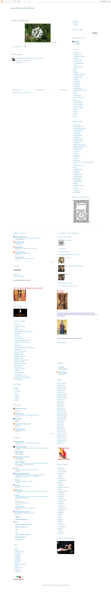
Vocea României (19, 379)
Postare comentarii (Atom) (25, 92)
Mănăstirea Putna (19, 358)
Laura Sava (61, 367)
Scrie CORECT (18, 567)
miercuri (60, 478)
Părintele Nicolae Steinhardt (22, 511)
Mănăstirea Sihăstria (19, 361)
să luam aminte (77, 61)
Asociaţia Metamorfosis (20, 326)
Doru (16, 393)
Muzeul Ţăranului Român (21, 351)
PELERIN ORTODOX (20, 462)
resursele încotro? (78, 174)
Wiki (16, 468)
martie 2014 (60, 392)
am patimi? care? (78, 60)
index (16, 529)
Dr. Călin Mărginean (78, 130)
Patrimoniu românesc (20, 368)
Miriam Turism (18, 349)
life (59, 489)
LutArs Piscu (18, 557)
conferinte (60, 507)
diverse (75, 109)
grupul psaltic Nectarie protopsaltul (23, 340)
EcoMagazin (18, 555)
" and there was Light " (20, 408)
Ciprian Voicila (18, 490)
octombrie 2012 (60, 417)
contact (75, 116)
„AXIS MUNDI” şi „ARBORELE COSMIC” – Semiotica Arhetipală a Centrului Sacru (32, 448)
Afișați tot (52, 261)
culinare (76, 111)
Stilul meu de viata (19, 257)
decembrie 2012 (61, 413)
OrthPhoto (76, 21)
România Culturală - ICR (21, 527)
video (59, 498)
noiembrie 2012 (60, 415)
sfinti (59, 484)
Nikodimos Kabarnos (20, 537)
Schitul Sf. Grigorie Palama (21, 376)
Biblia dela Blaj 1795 (79, 126)
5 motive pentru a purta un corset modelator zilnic (25, 508)
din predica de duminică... (80, 56)
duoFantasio (77, 155)
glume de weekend (78, 106)
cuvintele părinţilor (78, 67)
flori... (75, 99)
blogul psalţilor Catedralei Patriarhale (23, 331)
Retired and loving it (20, 429)
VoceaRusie (76, 142)
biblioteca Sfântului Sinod (21, 519)
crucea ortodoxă (77, 149)
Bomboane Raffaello (63, 373)
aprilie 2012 (60, 427)
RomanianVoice (77, 135)
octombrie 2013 (60, 395)
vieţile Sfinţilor (77, 192)
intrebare (60, 524)
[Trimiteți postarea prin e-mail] (25, 46)
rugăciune (60, 531)
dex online (76, 151)
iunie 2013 (59, 403)
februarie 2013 (60, 410)
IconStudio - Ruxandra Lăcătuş (22, 342)
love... (16, 409)
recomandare (61, 480)
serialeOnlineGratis (78, 176)
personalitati (61, 500)
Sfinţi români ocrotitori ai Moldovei (23, 377)
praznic (75, 65)
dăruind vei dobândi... (20, 252)
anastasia (76, 41)
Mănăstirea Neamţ (19, 354)
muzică (75, 91)
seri (59, 475)
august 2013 (60, 399)
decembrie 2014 (61, 383)
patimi (59, 530)
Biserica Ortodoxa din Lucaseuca (23, 524)
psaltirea (76, 24)
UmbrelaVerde (18, 571)
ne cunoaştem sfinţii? (79, 63)
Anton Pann (17, 324)
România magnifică (19, 372)
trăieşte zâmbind (19, 441)
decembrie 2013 (61, 394)
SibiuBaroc (18, 517)
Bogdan (16, 389)
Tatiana (16, 400)
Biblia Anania (77, 125)
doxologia (76, 153)
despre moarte (61, 526)
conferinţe (76, 72)
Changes (17, 420)
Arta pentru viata (19, 506)
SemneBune (77, 137)
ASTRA (16, 328)
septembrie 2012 (61, 418)
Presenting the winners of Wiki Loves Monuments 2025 (26, 469)
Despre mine (16, 274)
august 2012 (60, 420)
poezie (75, 93)
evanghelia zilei (77, 54)
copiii (59, 523)
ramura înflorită (19, 247)
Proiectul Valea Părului (20, 564)
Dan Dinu (17, 335)
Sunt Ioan (17, 485)
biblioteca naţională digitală (80, 146)
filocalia (75, 158)
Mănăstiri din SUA (19, 367)
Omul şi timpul (77, 132)
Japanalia (17, 396)
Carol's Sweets (62, 372)
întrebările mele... (78, 77)
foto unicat (67, 257)
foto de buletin (62, 248)
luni (59, 515)
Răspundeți (19, 62)
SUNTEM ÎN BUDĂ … (20, 458)
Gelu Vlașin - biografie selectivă (21, 502)
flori (17, 47)
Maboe (16, 398)
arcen (16, 532)
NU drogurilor (18, 560)
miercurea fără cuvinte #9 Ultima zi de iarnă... (68, 254)
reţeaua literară (19, 501)
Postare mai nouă (16, 89)
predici (75, 68)
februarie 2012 (60, 431)
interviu (60, 501)
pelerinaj (76, 113)
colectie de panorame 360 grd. (22, 534)
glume (59, 519)
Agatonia (17, 550)
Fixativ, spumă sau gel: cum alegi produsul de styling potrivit (27, 442)
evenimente (76, 84)
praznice (60, 469)
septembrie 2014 (61, 388)
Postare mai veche (64, 89)
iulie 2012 (59, 422)
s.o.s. (59, 505)
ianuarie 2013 (60, 411)
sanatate (60, 533)
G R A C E (17, 425)
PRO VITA (17, 562)
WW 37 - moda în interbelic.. (65, 237)
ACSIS (16, 548)
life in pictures (77, 100)
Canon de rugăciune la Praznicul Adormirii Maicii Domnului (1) (28, 238)
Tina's (55, 42)
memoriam (60, 473)
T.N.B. (16, 522)
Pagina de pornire (40, 89)
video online (77, 190)
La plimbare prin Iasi (63, 368)
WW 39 (67, 274)
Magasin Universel (19, 453)
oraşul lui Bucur (19, 451)
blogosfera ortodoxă (78, 148)
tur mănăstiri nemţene (79, 185)
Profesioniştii (77, 133)
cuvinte (60, 492)
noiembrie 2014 (60, 385)
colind (59, 514)
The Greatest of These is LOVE (22, 424)
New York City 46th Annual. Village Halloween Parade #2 (27, 415)
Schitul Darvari (18, 374)
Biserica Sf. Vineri (19, 329)
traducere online (77, 181)
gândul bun (76, 53)
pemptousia (76, 172)
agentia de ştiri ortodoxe (79, 144)
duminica (60, 494)
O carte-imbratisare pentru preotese (22, 253)
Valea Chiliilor (77, 42)
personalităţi (77, 86)
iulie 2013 (59, 401)
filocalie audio (77, 160)
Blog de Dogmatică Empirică (22, 473)
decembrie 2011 (61, 434)
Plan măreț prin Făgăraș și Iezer (22, 486)
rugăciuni (76, 58)
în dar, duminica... (78, 95)
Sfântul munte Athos (78, 139)
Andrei (16, 387)
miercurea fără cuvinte (79, 97)
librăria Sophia (18, 345)
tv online (76, 187)
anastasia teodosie (22, 7)
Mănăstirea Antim (19, 353)
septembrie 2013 (61, 397)
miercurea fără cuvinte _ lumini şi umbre (67, 286)
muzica (60, 485)
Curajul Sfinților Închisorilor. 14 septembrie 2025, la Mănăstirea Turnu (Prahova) (32, 491)
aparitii (59, 496)
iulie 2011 (59, 443)
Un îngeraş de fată (19, 242)
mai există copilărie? (78, 107)
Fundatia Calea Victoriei (21, 446)
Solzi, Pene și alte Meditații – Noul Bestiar (23, 481)
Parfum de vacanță (19, 243)
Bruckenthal (17, 333)
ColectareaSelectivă (19, 551)
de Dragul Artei (18, 337)
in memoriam (77, 81)
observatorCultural (78, 169)
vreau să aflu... (18, 539)
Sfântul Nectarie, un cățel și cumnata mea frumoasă (26, 248)
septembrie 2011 (61, 440)
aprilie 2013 (60, 406)
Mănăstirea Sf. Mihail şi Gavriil (22, 360)
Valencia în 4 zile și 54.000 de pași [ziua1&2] (24, 258)
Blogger (67, 585)
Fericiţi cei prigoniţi (19, 338)
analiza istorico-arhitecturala (22, 457)
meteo (75, 167)
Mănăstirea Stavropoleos (21, 363)
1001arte (17, 480)
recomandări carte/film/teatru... (81, 90)
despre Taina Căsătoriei (21, 236)
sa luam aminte (61, 491)
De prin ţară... (18, 391)
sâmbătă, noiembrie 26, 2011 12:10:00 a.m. (34, 58)
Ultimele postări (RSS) (18, 276)
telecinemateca (77, 180)
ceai (59, 517)
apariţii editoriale (78, 88)
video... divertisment (78, 104)
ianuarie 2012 (60, 433)
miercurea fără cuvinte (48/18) (65, 283)
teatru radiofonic (77, 178)
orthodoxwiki (77, 171)
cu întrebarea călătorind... (80, 74)
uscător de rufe (77, 188)
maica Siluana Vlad (78, 165)
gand (59, 468)
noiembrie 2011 (60, 436)
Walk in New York (19, 413)
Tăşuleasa (17, 569)
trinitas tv (76, 183)
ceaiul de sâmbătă (78, 102)
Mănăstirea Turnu (19, 365)
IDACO (16, 344)
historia (17, 495)
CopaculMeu (18, 553)
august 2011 (60, 442)
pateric (75, 23)
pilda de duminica (62, 487)
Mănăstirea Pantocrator (20, 356)
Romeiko (17, 370)
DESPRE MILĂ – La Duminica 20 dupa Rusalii (24, 513)
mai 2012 (59, 426)
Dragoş (16, 394)
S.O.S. (75, 115)
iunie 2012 (59, 424)
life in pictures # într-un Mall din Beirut (74, 266)
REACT (16, 566)
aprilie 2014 (60, 390)
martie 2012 (60, 429)
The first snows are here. (20, 430)
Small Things (18, 418)
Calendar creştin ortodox (79, 128)
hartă (75, 164)
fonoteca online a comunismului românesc (84, 162)
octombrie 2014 (60, 387)
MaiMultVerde (18, 559)
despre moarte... (77, 83)
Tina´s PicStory (20, 58)
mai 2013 (59, 404)
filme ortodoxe (77, 156)
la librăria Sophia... (78, 76)
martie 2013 (60, 408)
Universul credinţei (78, 141)
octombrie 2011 (60, 438)
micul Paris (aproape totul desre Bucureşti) (25, 347)
